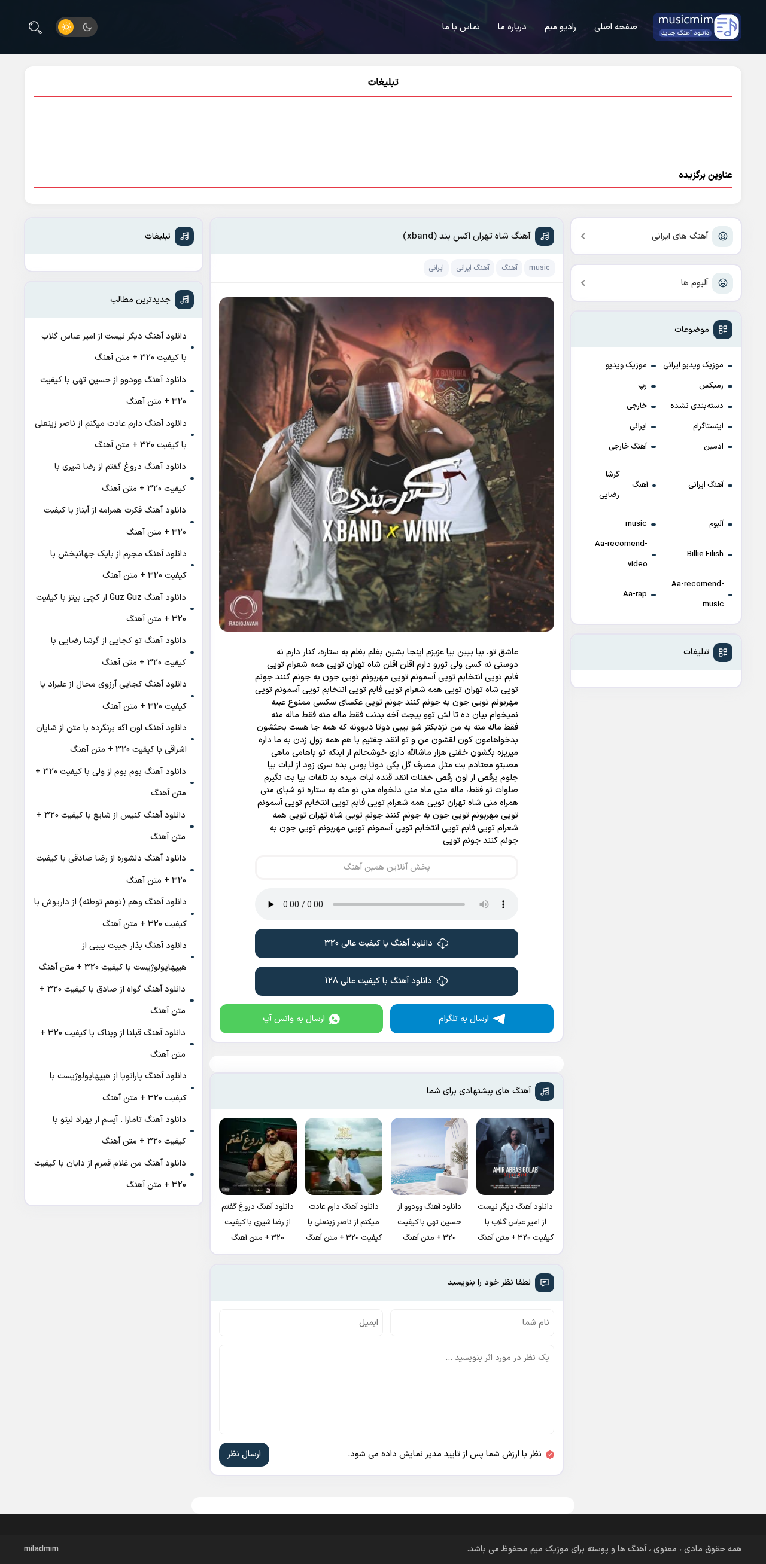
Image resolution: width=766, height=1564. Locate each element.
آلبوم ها (694, 283)
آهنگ (640, 485)
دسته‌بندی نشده (697, 406)
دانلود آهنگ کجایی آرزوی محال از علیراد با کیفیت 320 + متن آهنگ (113, 695)
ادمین (714, 447)
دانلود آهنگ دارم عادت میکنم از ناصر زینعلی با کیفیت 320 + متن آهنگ (111, 434)
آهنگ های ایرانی (680, 236)
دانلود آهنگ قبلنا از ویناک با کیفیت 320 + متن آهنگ (113, 1044)
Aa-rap (635, 594)
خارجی (637, 406)
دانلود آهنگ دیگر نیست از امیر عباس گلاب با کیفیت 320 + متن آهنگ (114, 347)
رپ (642, 386)
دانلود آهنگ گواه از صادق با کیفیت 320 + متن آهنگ (112, 1000)
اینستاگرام (708, 426)
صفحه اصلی (615, 27)
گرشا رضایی (609, 485)
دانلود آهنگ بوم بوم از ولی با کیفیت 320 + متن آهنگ (110, 783)
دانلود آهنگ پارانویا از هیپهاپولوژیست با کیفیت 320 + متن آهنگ (118, 1087)
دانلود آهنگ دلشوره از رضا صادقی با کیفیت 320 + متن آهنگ (111, 869)
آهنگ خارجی (628, 447)
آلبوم (716, 524)
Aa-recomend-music (697, 594)
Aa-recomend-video (621, 554)
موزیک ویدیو (626, 365)
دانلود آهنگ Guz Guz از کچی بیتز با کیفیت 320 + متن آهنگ (111, 609)
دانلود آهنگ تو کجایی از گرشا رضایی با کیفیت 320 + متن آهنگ (118, 652)
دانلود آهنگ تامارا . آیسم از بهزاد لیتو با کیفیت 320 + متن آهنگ (119, 1131)
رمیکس (711, 386)
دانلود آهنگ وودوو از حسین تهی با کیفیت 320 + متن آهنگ (113, 391)
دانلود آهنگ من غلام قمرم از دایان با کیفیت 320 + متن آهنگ (110, 1174)
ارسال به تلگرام (464, 1019)
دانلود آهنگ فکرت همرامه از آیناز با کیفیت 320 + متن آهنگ (115, 521)
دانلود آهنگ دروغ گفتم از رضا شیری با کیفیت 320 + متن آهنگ (120, 478)
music (636, 524)
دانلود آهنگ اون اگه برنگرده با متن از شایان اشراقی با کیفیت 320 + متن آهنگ (111, 739)
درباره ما (512, 27)
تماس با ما (461, 27)
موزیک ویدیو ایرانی (693, 365)
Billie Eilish (705, 554)
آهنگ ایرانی (706, 485)
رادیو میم (560, 27)
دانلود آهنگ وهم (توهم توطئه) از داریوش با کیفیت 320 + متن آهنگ (110, 913)
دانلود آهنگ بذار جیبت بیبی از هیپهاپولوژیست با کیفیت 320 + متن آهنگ (113, 957)
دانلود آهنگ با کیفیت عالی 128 (378, 981)
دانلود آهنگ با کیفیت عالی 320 (378, 943)
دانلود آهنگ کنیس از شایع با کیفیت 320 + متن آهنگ (111, 826)
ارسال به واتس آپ (294, 1019)
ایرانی (638, 426)
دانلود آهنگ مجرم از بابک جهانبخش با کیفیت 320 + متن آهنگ (118, 565)
